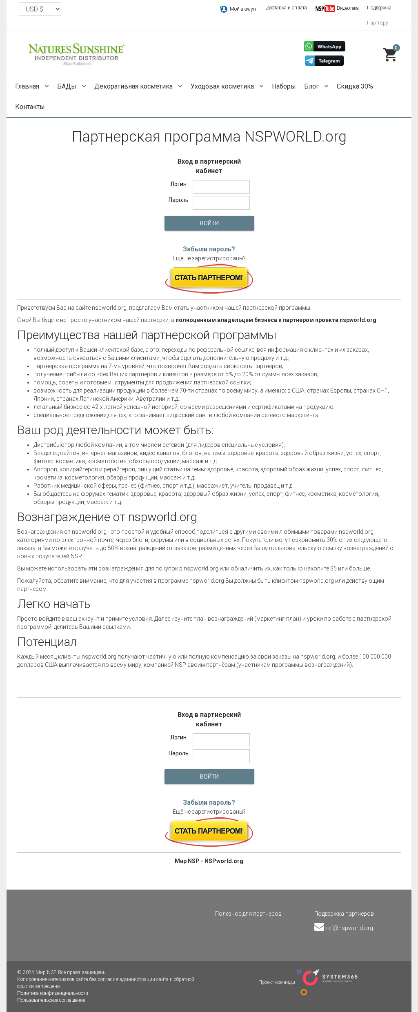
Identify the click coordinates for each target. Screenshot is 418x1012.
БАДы (67, 86)
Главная (28, 86)
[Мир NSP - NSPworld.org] (77, 53)
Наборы (284, 86)
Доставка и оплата (286, 8)
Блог (312, 86)
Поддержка (379, 8)
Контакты (30, 107)
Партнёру (377, 23)
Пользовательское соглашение (51, 1000)
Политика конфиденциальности (52, 993)
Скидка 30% (355, 86)
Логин (178, 184)
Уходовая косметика (223, 86)
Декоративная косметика (134, 86)
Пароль (179, 200)
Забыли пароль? (209, 249)
